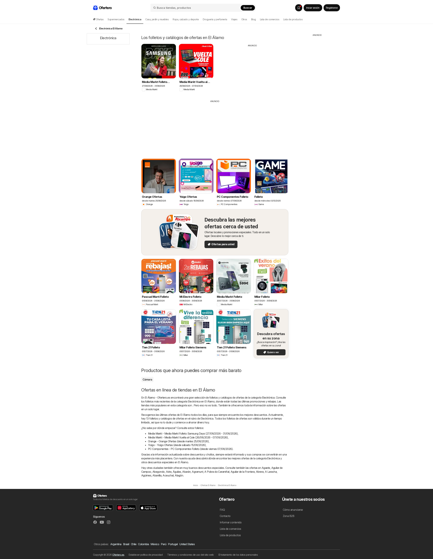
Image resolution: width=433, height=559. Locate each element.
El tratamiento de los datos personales (238, 554)
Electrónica (268, 397)
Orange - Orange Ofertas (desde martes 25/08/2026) (178, 441)
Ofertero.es (118, 554)
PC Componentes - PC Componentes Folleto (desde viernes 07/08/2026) (190, 449)
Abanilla (156, 475)
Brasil (126, 544)
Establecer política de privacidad (146, 554)
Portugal (173, 544)
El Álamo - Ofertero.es (157, 397)
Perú (163, 544)
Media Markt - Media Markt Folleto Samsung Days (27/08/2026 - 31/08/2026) (193, 433)
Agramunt (197, 471)
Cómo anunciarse (293, 509)
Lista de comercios (269, 19)
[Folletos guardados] (298, 7)
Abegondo (158, 471)
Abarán (186, 471)
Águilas (177, 471)
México (155, 544)
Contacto (225, 516)
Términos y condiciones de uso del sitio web (190, 554)
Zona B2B (288, 516)
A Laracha (271, 471)
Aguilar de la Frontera (243, 471)
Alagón (179, 475)
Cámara (147, 379)
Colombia (143, 544)
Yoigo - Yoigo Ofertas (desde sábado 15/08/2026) (177, 445)
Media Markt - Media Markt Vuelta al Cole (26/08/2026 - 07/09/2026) (188, 437)
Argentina (115, 544)
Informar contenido (231, 522)
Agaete (266, 467)
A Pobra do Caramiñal (216, 471)
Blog (253, 19)
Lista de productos (293, 19)
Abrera (260, 471)
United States (187, 544)
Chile (133, 544)
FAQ (222, 509)
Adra (169, 471)
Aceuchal (168, 475)
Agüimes (146, 475)
